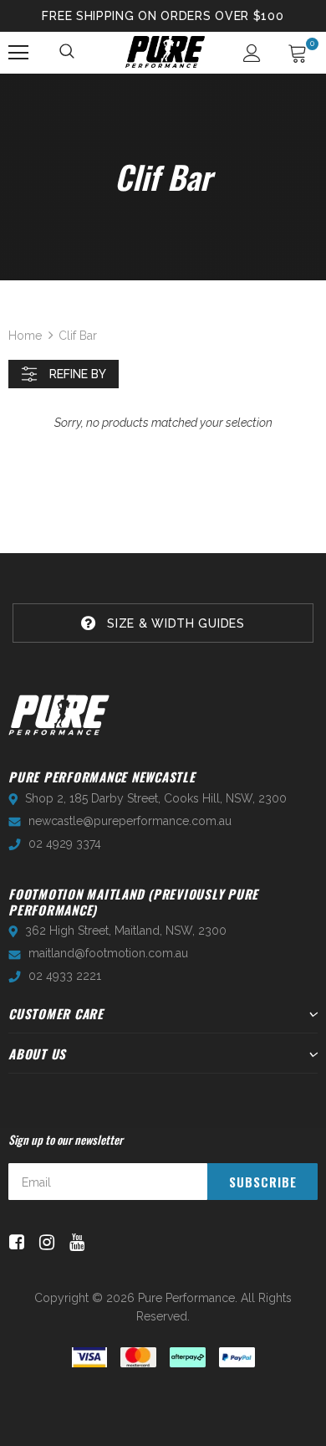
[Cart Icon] (298, 53)
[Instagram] (43, 1242)
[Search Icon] (68, 52)
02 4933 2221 (64, 975)
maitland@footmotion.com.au (108, 953)
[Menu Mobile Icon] (18, 53)
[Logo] (165, 52)
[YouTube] (74, 1242)
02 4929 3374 (64, 843)
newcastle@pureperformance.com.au (130, 821)
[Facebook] (13, 1242)
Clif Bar (78, 335)
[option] (163, 623)
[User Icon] (252, 53)
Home (25, 335)
